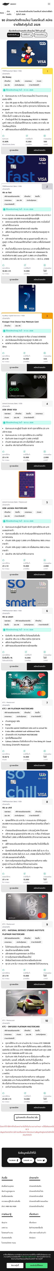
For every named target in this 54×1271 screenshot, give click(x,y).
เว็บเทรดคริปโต (7, 1237)
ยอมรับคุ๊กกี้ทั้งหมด (36, 1265)
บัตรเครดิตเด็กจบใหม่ (36, 1206)
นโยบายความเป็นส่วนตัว (37, 1232)
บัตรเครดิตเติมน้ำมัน (36, 1191)
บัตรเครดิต (34, 1178)
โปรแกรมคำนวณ (7, 1232)
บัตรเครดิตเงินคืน (35, 1186)
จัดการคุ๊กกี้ (15, 1265)
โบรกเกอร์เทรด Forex (9, 1242)
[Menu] (49, 4)
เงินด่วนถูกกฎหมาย (8, 1191)
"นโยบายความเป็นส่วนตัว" (28, 1257)
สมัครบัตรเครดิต (39, 150)
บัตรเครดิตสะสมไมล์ (36, 1196)
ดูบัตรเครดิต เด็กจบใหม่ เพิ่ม (27, 1117)
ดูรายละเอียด (14, 150)
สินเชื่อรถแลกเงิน (7, 1196)
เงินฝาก (4, 1222)
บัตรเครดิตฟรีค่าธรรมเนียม (38, 1201)
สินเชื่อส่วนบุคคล (8, 1186)
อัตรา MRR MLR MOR (9, 1206)
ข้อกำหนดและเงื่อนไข (36, 1227)
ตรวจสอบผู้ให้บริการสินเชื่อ (11, 1201)
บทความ (4, 1227)
